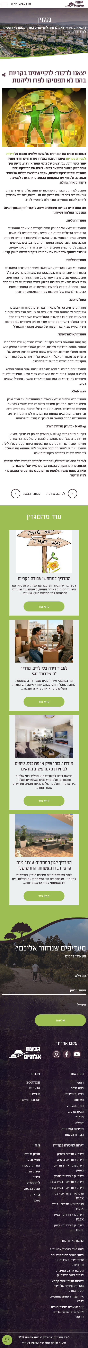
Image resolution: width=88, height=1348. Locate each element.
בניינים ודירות (74, 1094)
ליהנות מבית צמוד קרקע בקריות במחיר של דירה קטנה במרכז (68, 1286)
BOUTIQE (33, 1082)
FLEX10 (34, 1088)
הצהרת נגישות (74, 1134)
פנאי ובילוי (33, 1160)
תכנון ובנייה (32, 1154)
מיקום (80, 1117)
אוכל (37, 1200)
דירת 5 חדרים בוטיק (70, 1160)
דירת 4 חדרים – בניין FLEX (66, 1182)
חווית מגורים (75, 1105)
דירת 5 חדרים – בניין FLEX (66, 1188)
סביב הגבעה (32, 1189)
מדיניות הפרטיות (72, 1129)
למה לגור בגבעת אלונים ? (67, 1249)
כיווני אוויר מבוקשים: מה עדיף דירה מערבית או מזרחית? (67, 1260)
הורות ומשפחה (30, 1165)
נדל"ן (36, 1177)
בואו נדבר (77, 1088)
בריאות (35, 1194)
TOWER (34, 1094)
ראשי (82, 27)
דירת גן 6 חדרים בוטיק (69, 1176)
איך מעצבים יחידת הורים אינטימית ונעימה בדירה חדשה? (67, 1312)
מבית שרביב (76, 1111)
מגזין (72, 27)
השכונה (79, 1100)
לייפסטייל (33, 1183)
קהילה (79, 1123)
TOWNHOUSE (30, 1100)
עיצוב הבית (32, 1171)
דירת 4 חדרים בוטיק (70, 1154)
